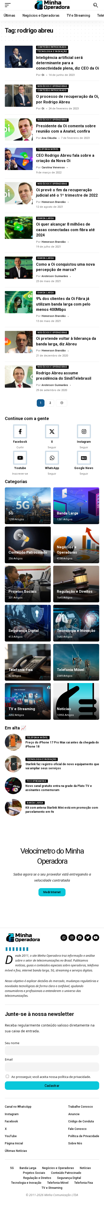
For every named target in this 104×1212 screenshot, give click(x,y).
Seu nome (12, 1043)
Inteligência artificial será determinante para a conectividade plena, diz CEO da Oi (67, 63)
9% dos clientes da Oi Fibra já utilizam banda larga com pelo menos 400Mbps (63, 304)
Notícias (64, 709)
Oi (43, 75)
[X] (52, 436)
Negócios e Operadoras (52, 86)
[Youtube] (20, 463)
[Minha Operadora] (52, 5)
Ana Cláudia (49, 138)
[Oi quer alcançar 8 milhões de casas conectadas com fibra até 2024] (19, 228)
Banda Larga (45, 218)
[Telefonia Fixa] (28, 662)
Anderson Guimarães (55, 276)
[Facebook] (20, 436)
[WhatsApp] (52, 463)
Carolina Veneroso (53, 167)
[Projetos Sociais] (28, 584)
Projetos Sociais (22, 591)
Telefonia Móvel (48, 149)
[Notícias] (76, 701)
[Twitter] (87, 937)
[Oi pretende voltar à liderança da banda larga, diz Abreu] (19, 342)
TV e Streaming (21, 709)
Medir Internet (51, 892)
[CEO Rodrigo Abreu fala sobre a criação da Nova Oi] (19, 159)
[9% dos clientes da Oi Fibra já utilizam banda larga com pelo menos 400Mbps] (19, 302)
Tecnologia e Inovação (52, 51)
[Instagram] (83, 436)
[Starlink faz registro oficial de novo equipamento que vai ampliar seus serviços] (13, 764)
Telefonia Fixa (20, 670)
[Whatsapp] (63, 937)
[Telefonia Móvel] (76, 662)
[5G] (28, 505)
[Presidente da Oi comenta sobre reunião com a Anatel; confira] (19, 129)
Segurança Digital (23, 630)
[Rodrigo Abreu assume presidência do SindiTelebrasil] (19, 376)
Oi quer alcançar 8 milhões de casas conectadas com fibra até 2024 (65, 229)
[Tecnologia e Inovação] (76, 623)
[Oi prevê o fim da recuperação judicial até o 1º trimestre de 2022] (19, 193)
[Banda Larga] (76, 505)
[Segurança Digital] (28, 623)
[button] (9, 5)
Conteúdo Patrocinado (51, 47)
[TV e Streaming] (28, 701)
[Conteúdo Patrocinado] (28, 545)
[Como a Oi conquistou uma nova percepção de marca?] (19, 268)
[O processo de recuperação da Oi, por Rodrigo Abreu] (19, 96)
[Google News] (83, 463)
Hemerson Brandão (54, 202)
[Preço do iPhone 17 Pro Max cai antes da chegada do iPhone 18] (13, 742)
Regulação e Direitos (74, 591)
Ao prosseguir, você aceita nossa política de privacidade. (51, 1077)
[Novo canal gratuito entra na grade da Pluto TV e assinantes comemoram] (13, 785)
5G (10, 513)
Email (9, 1059)
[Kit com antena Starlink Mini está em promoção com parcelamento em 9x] (13, 807)
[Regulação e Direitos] (76, 584)
